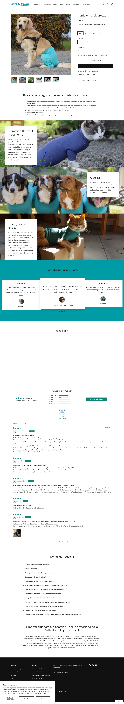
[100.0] (62, 412)
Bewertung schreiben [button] (96, 399)
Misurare (81, 30)
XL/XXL (93, 33)
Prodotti (37, 4)
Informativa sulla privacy (38, 693)
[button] (82, 71)
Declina (43, 699)
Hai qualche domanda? (87, 80)
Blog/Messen (65, 4)
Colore (81, 38)
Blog (12, 678)
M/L (86, 33)
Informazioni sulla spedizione (41, 675)
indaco (81, 42)
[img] (17, 428)
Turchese (90, 42)
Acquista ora (95, 65)
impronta (34, 665)
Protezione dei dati (37, 668)
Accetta (26, 699)
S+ (100, 33)
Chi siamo (86, 4)
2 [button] (59, 542)
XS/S (80, 33)
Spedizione (90, 24)
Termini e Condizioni (38, 678)
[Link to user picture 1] (17, 533)
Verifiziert (62, 418)
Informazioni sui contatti (39, 672)
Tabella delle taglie (50, 4)
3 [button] (62, 542)
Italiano (61, 691)
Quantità (81, 47)
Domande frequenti (17, 672)
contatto (76, 4)
